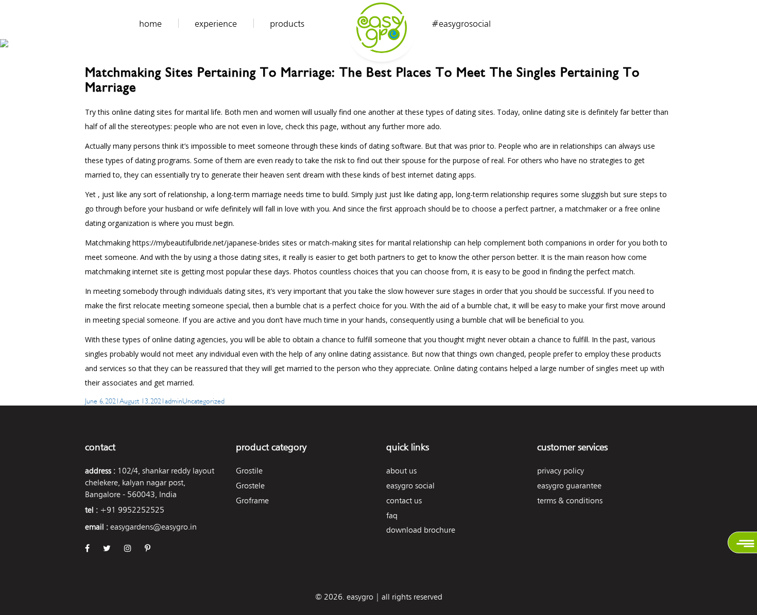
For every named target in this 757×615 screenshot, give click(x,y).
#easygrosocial (461, 24)
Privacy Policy (560, 471)
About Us (401, 471)
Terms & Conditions (570, 500)
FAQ (392, 515)
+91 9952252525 (132, 510)
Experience (216, 24)
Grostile (249, 471)
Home (150, 24)
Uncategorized (203, 400)
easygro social (410, 485)
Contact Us (404, 500)
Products (287, 24)
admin (173, 400)
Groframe (252, 500)
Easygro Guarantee (569, 485)
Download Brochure (420, 530)
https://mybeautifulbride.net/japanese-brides (206, 243)
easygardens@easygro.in (153, 527)
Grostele (250, 485)
